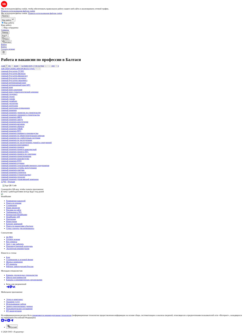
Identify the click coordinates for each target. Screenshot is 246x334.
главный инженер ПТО (11, 161)
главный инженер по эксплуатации (16, 140)
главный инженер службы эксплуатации (19, 168)
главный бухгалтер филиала (13, 73)
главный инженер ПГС (11, 131)
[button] (4, 44)
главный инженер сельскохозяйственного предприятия (25, 165)
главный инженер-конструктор (14, 122)
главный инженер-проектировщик (16, 156)
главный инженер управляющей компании (20, 179)
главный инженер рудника (12, 163)
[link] (5, 38)
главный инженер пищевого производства (19, 133)
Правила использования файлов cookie (45, 13)
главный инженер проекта (12, 147)
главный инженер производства (15, 159)
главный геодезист (9, 94)
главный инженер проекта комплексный (19, 149)
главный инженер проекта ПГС (15, 152)
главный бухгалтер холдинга (13, 78)
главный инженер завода (12, 119)
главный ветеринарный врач (13, 83)
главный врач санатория (11, 90)
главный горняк (8, 99)
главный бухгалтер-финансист (14, 76)
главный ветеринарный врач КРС (15, 85)
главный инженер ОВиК (12, 129)
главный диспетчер (9, 103)
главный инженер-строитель (13, 172)
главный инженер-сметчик (12, 170)
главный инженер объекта (12, 126)
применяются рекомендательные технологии (51, 315)
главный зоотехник (9, 106)
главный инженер (9, 110)
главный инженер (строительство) (16, 175)
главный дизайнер (9, 101)
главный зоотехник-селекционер (15, 108)
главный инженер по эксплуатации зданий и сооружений (26, 142)
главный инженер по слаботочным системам (20, 138)
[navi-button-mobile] (3, 52)
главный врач (7, 87)
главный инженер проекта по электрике (18, 154)
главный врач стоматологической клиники (19, 92)
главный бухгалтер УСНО (12, 71)
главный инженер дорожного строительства (20, 115)
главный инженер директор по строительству (21, 113)
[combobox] (12, 326)
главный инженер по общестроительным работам (22, 136)
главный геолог (8, 96)
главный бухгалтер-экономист (14, 80)
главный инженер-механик (13, 124)
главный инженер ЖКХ (11, 117)
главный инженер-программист (15, 145)
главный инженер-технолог (13, 177)
